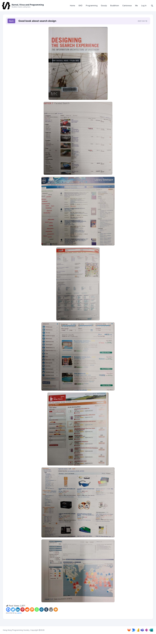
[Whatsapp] (37, 609)
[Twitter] (13, 609)
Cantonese (127, 5)
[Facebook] (8, 609)
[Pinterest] (22, 609)
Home (72, 5)
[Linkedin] (18, 609)
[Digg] (41, 609)
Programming (92, 5)
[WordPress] (51, 609)
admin (19, 613)
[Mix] (32, 609)
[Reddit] (27, 609)
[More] (56, 609)
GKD (80, 5)
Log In (143, 5)
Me (136, 5)
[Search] (152, 5)
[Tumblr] (46, 609)
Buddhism (114, 5)
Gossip (104, 5)
